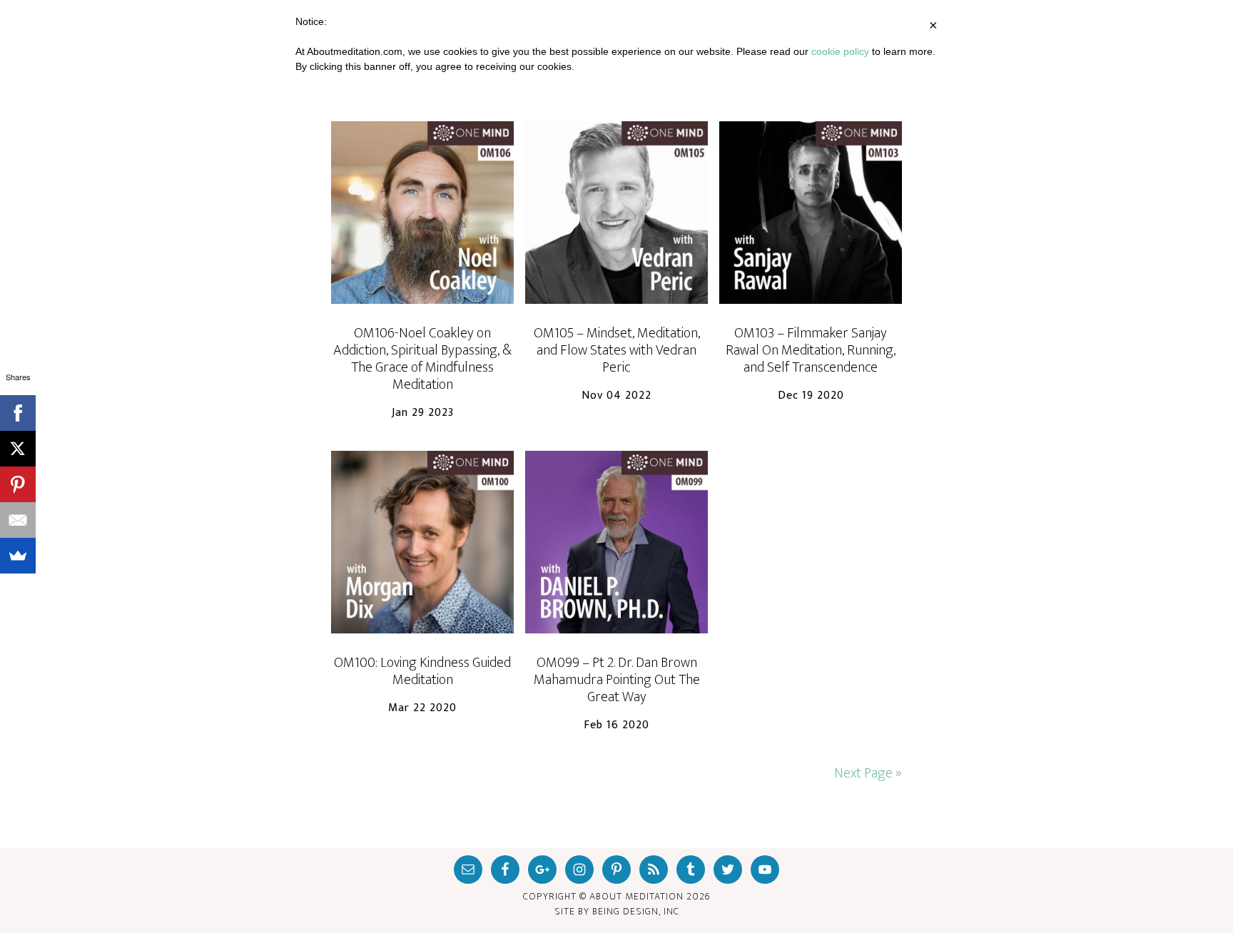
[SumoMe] (18, 555)
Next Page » (868, 773)
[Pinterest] (18, 484)
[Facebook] (18, 413)
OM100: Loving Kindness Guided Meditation (422, 671)
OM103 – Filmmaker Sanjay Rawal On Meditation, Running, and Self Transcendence (810, 350)
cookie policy (840, 51)
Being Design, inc (635, 911)
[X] (18, 448)
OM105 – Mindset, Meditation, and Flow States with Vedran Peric (617, 350)
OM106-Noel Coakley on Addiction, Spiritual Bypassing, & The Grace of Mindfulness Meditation (422, 359)
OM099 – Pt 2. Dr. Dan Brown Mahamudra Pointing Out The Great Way (617, 680)
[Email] (18, 520)
